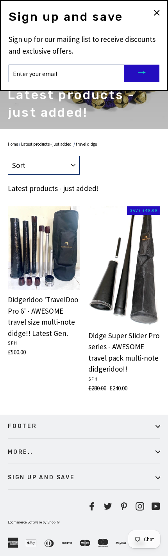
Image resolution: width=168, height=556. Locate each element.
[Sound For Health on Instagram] (140, 505)
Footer (22, 426)
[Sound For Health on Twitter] (108, 505)
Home (13, 144)
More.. (20, 452)
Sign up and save (41, 477)
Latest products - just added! (47, 144)
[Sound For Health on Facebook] (92, 505)
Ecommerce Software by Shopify (34, 522)
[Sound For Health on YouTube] (156, 505)
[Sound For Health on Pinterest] (124, 505)
